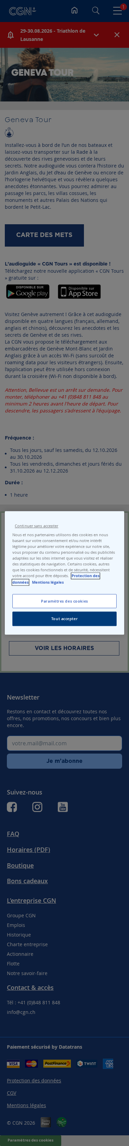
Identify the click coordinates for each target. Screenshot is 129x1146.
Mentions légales (48, 582)
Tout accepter (64, 618)
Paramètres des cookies (64, 601)
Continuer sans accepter (36, 525)
